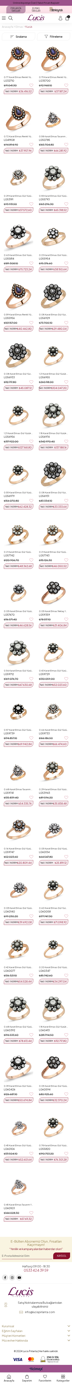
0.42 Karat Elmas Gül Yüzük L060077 (18, 967)
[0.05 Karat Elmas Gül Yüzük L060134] (53, 830)
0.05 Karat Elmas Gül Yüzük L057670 (18, 611)
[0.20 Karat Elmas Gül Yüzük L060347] (53, 949)
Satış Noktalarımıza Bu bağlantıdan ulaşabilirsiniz (40, 1304)
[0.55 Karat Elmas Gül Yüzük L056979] (18, 474)
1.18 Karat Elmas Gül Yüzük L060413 (53, 1026)
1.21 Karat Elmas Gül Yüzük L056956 (18, 433)
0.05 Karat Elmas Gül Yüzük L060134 (53, 848)
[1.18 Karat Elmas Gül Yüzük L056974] (53, 414)
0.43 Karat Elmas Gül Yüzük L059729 (53, 670)
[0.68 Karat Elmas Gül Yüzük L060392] (18, 1008)
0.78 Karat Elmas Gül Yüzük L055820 (53, 1145)
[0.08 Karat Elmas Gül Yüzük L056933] (18, 355)
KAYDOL (61, 1255)
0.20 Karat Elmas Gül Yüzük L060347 (53, 967)
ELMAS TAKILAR (36, 9)
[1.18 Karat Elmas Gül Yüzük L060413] (53, 1008)
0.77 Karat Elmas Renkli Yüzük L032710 (18, 77)
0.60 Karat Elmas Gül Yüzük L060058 (53, 908)
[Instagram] (12, 1277)
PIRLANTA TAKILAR (16, 9)
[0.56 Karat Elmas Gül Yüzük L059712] (18, 652)
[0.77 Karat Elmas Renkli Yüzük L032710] (18, 58)
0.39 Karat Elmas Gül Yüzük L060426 (18, 1086)
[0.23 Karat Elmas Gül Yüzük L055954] (53, 237)
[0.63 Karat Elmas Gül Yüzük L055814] (18, 237)
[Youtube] (19, 1277)
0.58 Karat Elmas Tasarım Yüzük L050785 (53, 136)
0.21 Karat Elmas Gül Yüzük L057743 (53, 552)
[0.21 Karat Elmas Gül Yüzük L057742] (18, 533)
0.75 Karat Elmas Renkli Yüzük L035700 (53, 77)
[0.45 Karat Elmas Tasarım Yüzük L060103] (18, 1186)
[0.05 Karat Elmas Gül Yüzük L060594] (53, 1067)
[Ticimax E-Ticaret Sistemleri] (36, 1369)
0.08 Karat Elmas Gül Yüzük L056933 (18, 374)
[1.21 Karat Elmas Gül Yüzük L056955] (53, 355)
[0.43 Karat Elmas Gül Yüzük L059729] (53, 652)
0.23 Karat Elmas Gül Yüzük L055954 (53, 255)
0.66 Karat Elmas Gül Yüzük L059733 (53, 730)
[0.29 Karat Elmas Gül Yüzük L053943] (53, 771)
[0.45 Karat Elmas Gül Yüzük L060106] (18, 1127)
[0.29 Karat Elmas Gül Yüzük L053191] (18, 177)
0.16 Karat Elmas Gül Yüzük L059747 (18, 848)
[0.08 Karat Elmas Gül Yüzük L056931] (53, 474)
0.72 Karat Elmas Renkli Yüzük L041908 (18, 136)
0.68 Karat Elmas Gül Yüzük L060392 (18, 1026)
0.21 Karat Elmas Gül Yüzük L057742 (18, 552)
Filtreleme (56, 36)
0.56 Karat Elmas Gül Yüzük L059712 (18, 670)
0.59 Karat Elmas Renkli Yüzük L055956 (18, 314)
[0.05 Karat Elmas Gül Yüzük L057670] (18, 593)
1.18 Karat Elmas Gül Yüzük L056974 (53, 433)
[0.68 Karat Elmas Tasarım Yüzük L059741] (18, 771)
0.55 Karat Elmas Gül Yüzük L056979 (18, 492)
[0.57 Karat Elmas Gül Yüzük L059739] (18, 711)
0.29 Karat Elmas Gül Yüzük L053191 (18, 196)
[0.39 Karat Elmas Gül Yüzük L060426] (18, 1067)
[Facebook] (5, 1277)
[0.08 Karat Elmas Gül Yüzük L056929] (53, 296)
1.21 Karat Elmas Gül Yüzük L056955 (53, 374)
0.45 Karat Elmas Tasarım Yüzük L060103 (18, 1204)
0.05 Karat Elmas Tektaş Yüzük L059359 (53, 611)
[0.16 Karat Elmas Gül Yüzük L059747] (18, 830)
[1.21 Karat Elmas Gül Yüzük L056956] (18, 414)
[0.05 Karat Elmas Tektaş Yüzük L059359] (53, 593)
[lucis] (21, 1292)
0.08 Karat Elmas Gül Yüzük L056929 (53, 314)
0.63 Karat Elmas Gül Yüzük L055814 (18, 255)
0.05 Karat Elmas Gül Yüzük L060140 (18, 908)
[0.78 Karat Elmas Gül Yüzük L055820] (53, 1127)
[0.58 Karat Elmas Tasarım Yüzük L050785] (53, 118)
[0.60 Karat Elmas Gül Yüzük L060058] (53, 889)
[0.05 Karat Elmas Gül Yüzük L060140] (18, 889)
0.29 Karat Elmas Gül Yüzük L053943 (53, 789)
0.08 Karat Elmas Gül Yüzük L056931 (53, 492)
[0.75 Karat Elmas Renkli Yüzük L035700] (53, 58)
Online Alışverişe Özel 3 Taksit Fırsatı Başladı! (36, 3)
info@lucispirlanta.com (40, 1312)
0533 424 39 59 (36, 1270)
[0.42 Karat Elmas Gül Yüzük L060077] (18, 949)
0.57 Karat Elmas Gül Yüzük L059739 (18, 730)
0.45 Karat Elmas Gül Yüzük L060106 (18, 1145)
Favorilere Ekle (31, 85)
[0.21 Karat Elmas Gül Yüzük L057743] (53, 533)
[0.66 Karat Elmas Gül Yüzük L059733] (53, 711)
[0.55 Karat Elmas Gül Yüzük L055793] (53, 177)
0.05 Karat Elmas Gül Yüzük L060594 (53, 1086)
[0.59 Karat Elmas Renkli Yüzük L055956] (18, 296)
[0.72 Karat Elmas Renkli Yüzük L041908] (18, 118)
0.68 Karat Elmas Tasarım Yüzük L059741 (18, 789)
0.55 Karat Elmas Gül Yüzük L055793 (53, 196)
